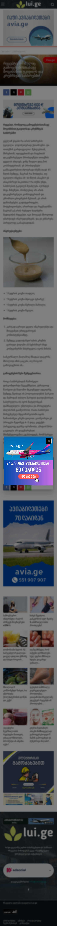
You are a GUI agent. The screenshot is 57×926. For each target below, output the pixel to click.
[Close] (49, 441)
